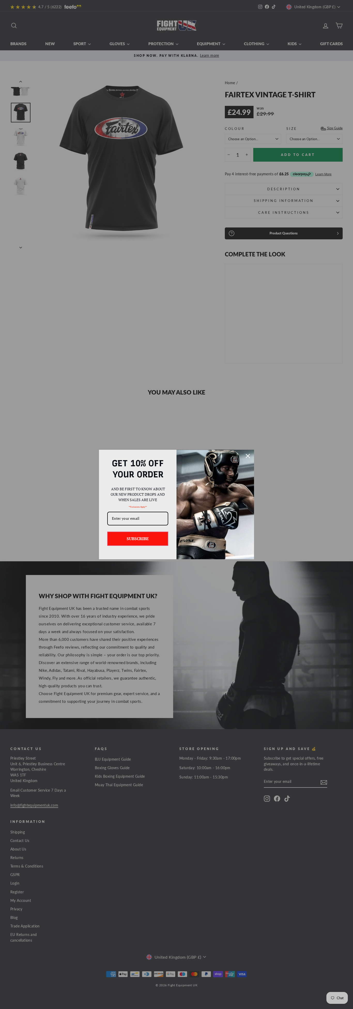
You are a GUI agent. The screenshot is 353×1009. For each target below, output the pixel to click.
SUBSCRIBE (138, 538)
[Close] (248, 456)
